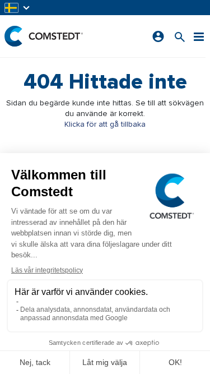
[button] (17, 7)
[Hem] (43, 36)
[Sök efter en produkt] (179, 36)
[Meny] (199, 36)
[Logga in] (158, 36)
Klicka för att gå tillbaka (105, 124)
